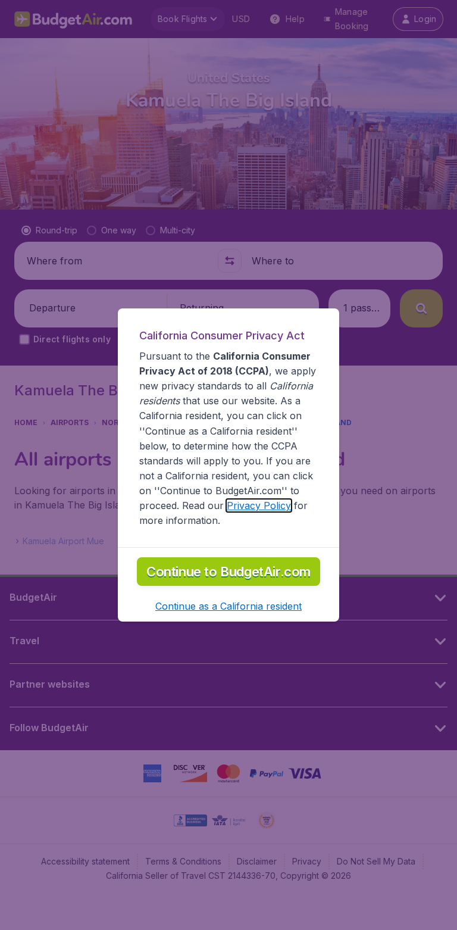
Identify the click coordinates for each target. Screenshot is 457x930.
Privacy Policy (259, 505)
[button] (228, 606)
